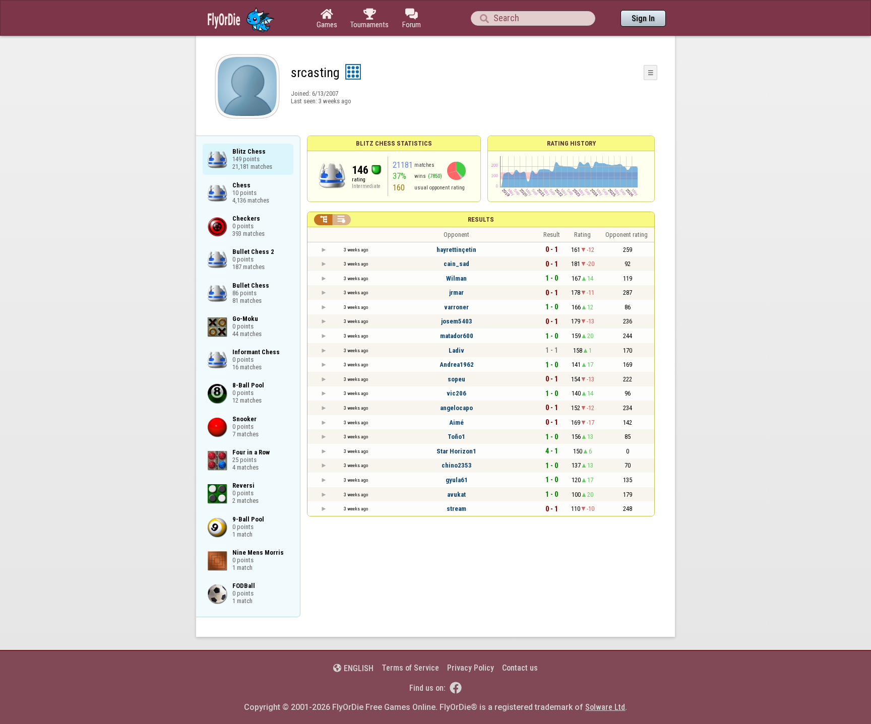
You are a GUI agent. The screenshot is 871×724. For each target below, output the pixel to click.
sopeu (456, 379)
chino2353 (457, 465)
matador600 (456, 336)
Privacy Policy (470, 668)
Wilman (456, 278)
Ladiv (456, 350)
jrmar (456, 292)
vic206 (456, 393)
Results (481, 219)
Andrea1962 (457, 364)
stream (456, 508)
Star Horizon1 (456, 451)
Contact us (520, 668)
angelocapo (456, 408)
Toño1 (456, 436)
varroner (456, 307)
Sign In (643, 18)
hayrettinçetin (456, 249)
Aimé (456, 422)
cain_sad (456, 264)
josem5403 (456, 321)
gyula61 (457, 480)
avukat (456, 494)
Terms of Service (410, 668)
